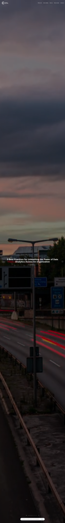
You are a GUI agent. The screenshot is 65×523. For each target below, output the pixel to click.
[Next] (62, 261)
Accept (42, 519)
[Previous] (2, 261)
